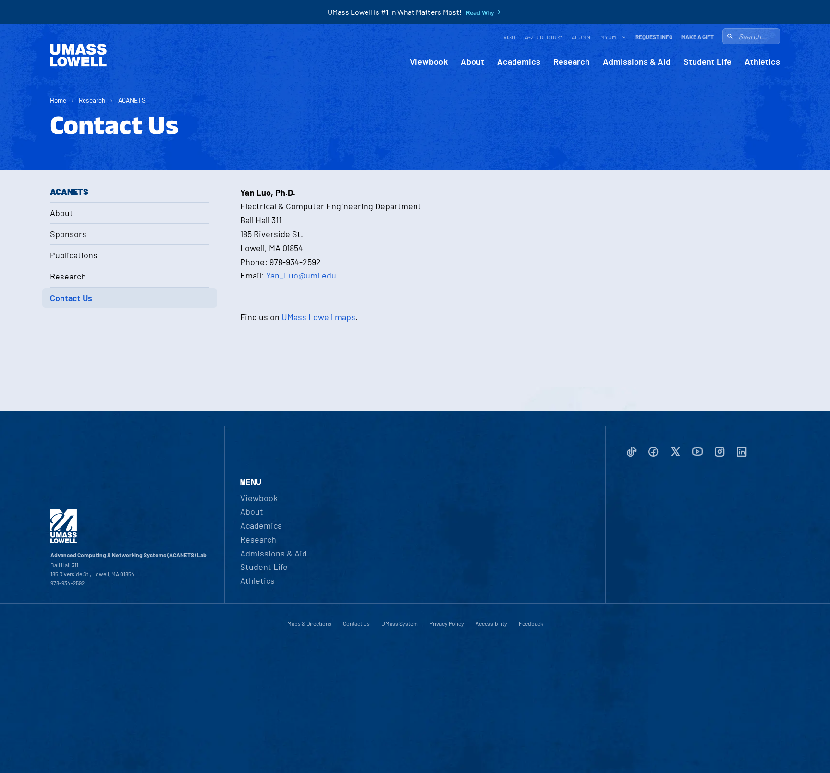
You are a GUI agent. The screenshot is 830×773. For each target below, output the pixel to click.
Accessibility (491, 623)
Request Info (653, 37)
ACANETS (132, 100)
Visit (509, 37)
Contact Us (71, 297)
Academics (518, 62)
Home (58, 100)
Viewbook (429, 62)
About (472, 62)
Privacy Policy (446, 623)
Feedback (531, 623)
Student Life (708, 62)
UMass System (399, 623)
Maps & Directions (309, 623)
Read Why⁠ (480, 12)
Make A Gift (697, 37)
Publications (74, 255)
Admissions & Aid (637, 62)
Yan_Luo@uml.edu (301, 275)
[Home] (78, 55)
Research (571, 62)
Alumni (582, 37)
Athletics (762, 62)
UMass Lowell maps (318, 317)
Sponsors (68, 234)
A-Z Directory (544, 37)
